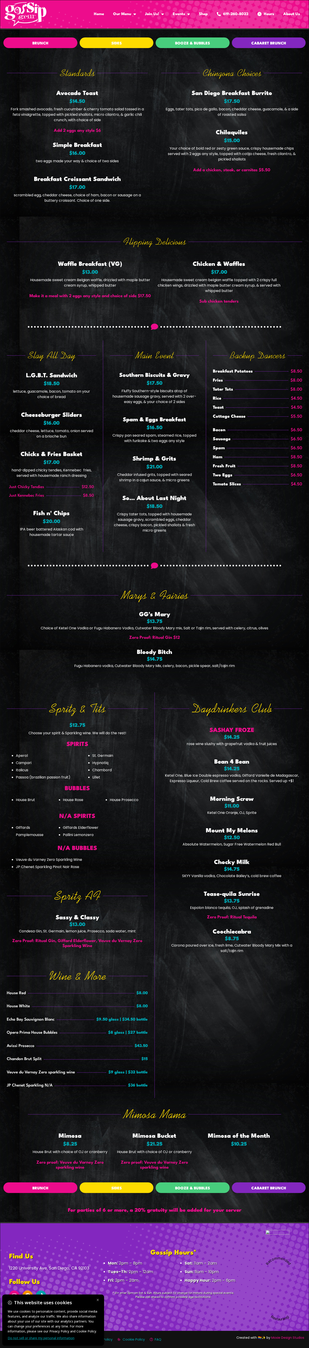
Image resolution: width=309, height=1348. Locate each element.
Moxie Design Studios (287, 1337)
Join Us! (152, 14)
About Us (291, 14)
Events (179, 14)
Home (99, 14)
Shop (203, 14)
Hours (267, 14)
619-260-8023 (234, 14)
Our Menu (122, 14)
